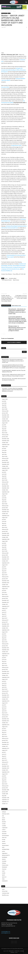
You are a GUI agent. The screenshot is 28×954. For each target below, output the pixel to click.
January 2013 (5, 716)
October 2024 (5, 442)
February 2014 (5, 691)
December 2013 (5, 695)
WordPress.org (5, 895)
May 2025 (4, 428)
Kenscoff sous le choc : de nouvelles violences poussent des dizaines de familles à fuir (14, 379)
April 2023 (4, 478)
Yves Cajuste (4, 388)
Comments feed (5, 893)
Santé (3, 871)
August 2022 (4, 493)
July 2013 (4, 705)
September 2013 (5, 701)
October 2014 (5, 675)
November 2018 (5, 582)
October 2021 (5, 513)
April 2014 (4, 687)
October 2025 (5, 419)
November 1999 (5, 797)
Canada (3, 823)
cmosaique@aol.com (5, 931)
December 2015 (5, 647)
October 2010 (5, 770)
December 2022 (5, 486)
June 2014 (4, 683)
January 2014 (5, 693)
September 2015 (5, 653)
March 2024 (4, 456)
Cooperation (4, 827)
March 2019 (4, 574)
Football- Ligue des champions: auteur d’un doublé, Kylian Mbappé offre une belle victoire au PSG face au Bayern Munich (7, 298)
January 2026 (5, 413)
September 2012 (5, 724)
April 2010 (4, 782)
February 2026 (5, 411)
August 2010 (4, 774)
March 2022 (4, 503)
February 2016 (5, 643)
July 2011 (4, 752)
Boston (14, 11)
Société (3, 873)
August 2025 (4, 422)
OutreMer (4, 861)
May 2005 (4, 795)
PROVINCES (4, 867)
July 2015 (4, 657)
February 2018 (5, 596)
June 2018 (4, 592)
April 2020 (4, 549)
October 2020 (5, 537)
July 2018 (4, 590)
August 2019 (4, 565)
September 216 (5, 799)
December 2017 (5, 600)
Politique (4, 863)
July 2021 (4, 519)
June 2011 (4, 754)
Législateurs (4, 853)
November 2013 (5, 697)
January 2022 (5, 507)
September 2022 (5, 492)
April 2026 (4, 407)
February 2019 (5, 576)
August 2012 (4, 726)
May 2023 (4, 476)
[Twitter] (8, 30)
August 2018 (4, 588)
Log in (3, 889)
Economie (4, 831)
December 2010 (5, 766)
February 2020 (5, 553)
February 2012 (5, 738)
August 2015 (4, 655)
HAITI (3, 847)
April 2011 (4, 758)
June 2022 (4, 497)
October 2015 (5, 651)
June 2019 (4, 568)
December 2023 (5, 462)
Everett (3, 841)
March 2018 (4, 594)
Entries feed (4, 891)
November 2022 (5, 488)
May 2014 (4, 685)
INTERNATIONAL (5, 849)
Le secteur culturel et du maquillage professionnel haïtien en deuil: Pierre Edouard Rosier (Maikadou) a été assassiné (12, 390)
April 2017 (4, 616)
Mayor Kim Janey (16, 279)
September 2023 (5, 468)
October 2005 (5, 793)
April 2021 (4, 525)
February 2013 (5, 714)
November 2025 (5, 417)
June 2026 (4, 403)
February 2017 (5, 620)
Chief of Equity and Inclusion (7, 279)
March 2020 (4, 551)
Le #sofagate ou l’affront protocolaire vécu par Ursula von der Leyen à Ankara (21, 297)
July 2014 (4, 681)
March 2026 (4, 409)
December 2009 (5, 789)
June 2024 (4, 450)
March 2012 (4, 736)
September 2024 (5, 444)
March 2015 (4, 665)
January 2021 (5, 531)
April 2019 (4, 572)
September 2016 (5, 630)
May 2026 (4, 405)
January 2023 (5, 484)
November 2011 (5, 744)
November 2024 (5, 440)
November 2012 (5, 720)
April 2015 (4, 663)
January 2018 (5, 598)
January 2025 (5, 436)
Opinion (4, 859)
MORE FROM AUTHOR (16, 305)
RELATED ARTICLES (6, 305)
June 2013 (4, 707)
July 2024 (4, 448)
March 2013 (4, 712)
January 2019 (5, 578)
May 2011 (4, 756)
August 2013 (4, 703)
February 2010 (5, 785)
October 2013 (5, 699)
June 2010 (4, 778)
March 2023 (4, 480)
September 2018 (5, 586)
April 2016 (4, 639)
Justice (3, 851)
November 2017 (5, 602)
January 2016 (5, 645)
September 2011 (5, 748)
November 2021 (5, 511)
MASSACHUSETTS (8, 11)
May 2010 (4, 780)
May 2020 (4, 547)
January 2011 (5, 764)
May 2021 (4, 523)
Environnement (5, 835)
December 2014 (5, 671)
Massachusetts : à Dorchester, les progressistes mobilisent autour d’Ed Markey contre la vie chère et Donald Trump (13, 361)
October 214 (4, 803)
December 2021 (5, 509)
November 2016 (5, 626)
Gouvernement (5, 845)
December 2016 (5, 624)
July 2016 (4, 634)
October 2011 (5, 746)
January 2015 (5, 669)
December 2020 (5, 533)
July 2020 (4, 543)
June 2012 (4, 730)
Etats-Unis (4, 837)
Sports (3, 875)
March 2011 (4, 760)
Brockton (4, 821)
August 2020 (4, 541)
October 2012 (5, 722)
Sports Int (4, 877)
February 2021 (5, 529)
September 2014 (5, 677)
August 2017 (4, 608)
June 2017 (4, 612)
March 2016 (4, 641)
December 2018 (5, 580)
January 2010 (5, 787)
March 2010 (4, 783)
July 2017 (4, 610)
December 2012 (5, 718)
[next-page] (4, 334)
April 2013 (4, 710)
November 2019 (5, 559)
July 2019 (4, 566)
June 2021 (4, 521)
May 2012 (4, 732)
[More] (11, 30)
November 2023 (5, 464)
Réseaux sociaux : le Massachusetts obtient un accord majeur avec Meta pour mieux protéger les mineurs (13, 375)
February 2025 (5, 434)
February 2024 (5, 458)
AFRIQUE (4, 811)
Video (3, 879)
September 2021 (5, 515)
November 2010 (5, 768)
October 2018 (5, 584)
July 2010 (4, 776)
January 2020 (5, 555)
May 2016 (4, 637)
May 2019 (4, 570)
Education (4, 833)
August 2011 (4, 750)
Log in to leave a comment (14, 342)
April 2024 (4, 454)
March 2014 (4, 689)
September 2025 (5, 421)
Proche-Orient (5, 865)
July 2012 (4, 728)
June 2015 (4, 659)
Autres (3, 817)
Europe (3, 839)
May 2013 (4, 709)
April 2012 (4, 734)
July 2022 (4, 495)
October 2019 (5, 561)
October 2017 (5, 604)
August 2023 (4, 470)
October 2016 (5, 628)
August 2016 (4, 632)
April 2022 (4, 501)
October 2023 (5, 466)
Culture (3, 829)
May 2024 (4, 452)
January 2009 (5, 791)
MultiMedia (4, 857)
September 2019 (5, 563)
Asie (3, 815)
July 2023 (4, 472)
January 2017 (5, 622)
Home (2, 11)
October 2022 (5, 490)
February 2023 (5, 482)
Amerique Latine (5, 813)
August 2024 (4, 446)
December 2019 (5, 557)
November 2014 (5, 673)
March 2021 (4, 527)
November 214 (5, 801)
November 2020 (5, 535)
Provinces (4, 869)
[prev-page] (2, 334)
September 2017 (5, 606)
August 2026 (4, 399)
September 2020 (5, 539)
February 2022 (5, 505)
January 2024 (5, 460)
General (4, 843)
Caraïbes (4, 825)
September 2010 (5, 772)
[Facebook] (2, 30)
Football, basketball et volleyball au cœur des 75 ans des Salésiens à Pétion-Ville (13, 371)
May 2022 (4, 499)
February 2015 (5, 667)
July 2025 (4, 424)
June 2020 (4, 545)
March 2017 (4, 618)
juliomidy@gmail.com (5, 932)
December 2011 (5, 742)
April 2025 (4, 430)
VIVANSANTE (5, 881)
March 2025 (4, 432)
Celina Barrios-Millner (12, 278)
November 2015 (5, 649)
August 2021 (4, 517)
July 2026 (4, 401)
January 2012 (5, 740)
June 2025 (4, 426)
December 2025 (5, 415)
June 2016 (4, 636)
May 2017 (4, 614)
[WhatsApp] (5, 30)
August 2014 (4, 679)
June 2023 (4, 474)
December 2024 (5, 438)
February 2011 (5, 762)
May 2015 (4, 661)
